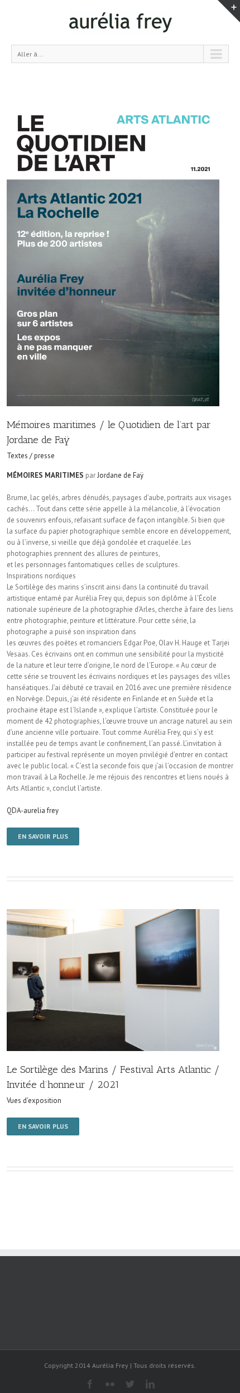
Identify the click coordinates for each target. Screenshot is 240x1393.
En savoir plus (43, 836)
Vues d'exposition (34, 1100)
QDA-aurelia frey (33, 810)
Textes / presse (31, 455)
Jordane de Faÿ (120, 475)
